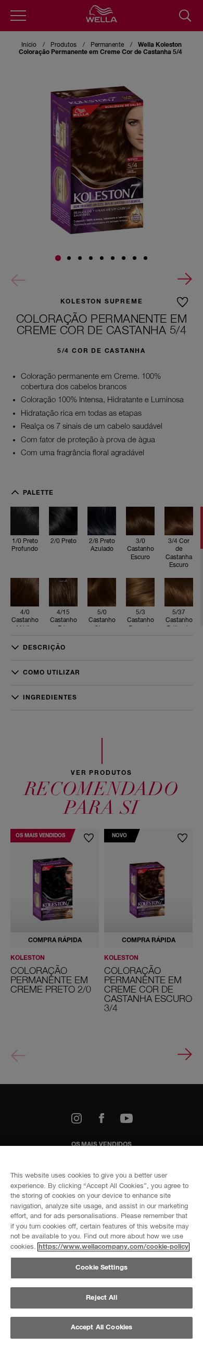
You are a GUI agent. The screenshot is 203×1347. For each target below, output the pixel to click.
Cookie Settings (101, 1267)
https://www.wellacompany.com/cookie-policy (113, 1247)
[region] (101, 1246)
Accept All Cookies (101, 1327)
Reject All (101, 1298)
